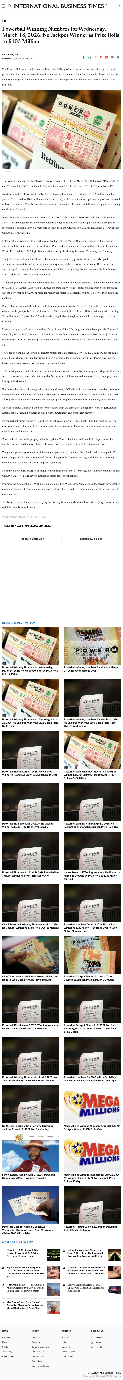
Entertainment (8, 1356)
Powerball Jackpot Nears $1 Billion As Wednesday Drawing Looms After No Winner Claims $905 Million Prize (27, 1230)
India (64, 1342)
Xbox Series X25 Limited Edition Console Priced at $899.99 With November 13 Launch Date (23, 1253)
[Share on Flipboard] (101, 57)
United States (67, 1356)
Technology (7, 1352)
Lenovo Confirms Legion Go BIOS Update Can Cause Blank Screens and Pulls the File (86, 1288)
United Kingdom (68, 1352)
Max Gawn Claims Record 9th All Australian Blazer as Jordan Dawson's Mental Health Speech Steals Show (25, 1305)
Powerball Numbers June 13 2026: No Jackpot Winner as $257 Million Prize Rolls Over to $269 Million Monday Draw (90, 927)
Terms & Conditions (40, 1347)
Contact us (36, 1342)
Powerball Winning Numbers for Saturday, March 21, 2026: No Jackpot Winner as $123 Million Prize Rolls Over (30, 722)
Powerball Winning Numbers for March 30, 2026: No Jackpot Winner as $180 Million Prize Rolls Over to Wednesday (91, 722)
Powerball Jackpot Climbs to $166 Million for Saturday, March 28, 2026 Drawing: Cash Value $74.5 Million (90, 1028)
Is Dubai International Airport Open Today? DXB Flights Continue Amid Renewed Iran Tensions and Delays (85, 1253)
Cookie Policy (38, 1356)
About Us (36, 1337)
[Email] (112, 57)
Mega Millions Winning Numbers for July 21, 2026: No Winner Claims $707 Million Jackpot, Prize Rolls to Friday (92, 1178)
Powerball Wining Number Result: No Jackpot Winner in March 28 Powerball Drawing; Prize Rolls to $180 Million (90, 775)
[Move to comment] (118, 57)
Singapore (66, 1347)
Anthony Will (11, 54)
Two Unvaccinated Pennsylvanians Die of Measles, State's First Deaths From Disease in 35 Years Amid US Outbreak (87, 1270)
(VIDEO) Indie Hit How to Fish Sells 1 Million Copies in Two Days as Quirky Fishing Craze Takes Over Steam (25, 1288)
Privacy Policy (38, 1352)
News (4, 1342)
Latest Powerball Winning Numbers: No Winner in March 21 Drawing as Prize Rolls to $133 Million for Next (92, 875)
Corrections (37, 1361)
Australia (65, 1337)
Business (6, 1337)
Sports (5, 1347)
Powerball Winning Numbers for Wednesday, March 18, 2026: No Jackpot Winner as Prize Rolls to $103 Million (30, 670)
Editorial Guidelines (91, 539)
